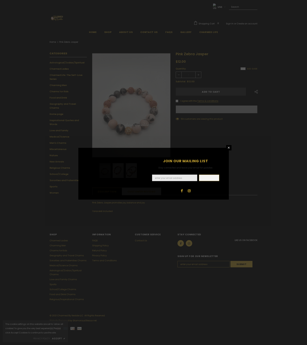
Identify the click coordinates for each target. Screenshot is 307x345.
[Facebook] (182, 190)
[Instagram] (189, 190)
